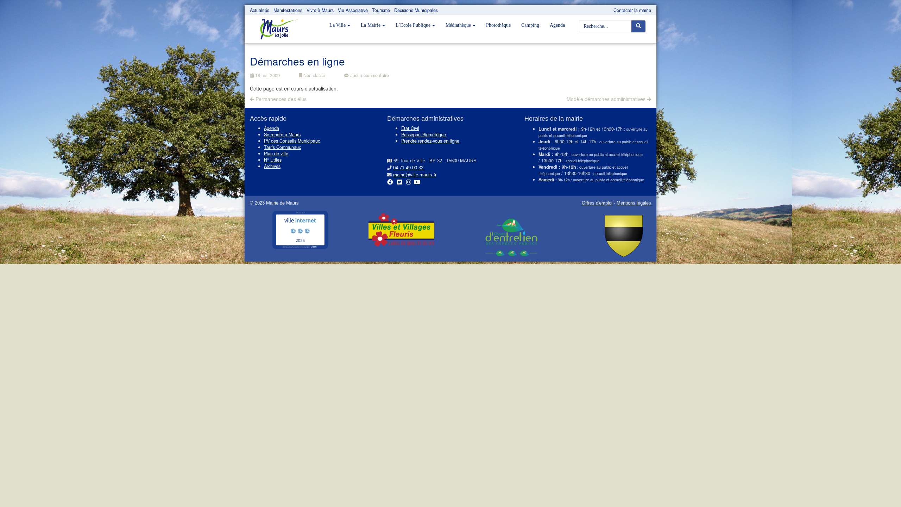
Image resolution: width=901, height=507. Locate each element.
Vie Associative (353, 10)
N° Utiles (273, 160)
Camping (530, 25)
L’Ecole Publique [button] (413, 25)
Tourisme (381, 10)
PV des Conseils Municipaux (292, 141)
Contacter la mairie (632, 10)
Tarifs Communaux (282, 147)
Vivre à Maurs (320, 10)
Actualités (259, 10)
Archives (272, 166)
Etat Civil (410, 128)
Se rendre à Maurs (282, 134)
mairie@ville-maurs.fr (414, 175)
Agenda (557, 25)
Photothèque (498, 25)
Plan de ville (276, 153)
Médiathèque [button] (458, 25)
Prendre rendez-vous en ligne (430, 141)
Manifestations (287, 10)
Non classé (313, 75)
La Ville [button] (337, 25)
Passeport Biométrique (423, 134)
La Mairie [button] (370, 25)
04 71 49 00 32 (408, 167)
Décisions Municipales (416, 10)
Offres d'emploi (597, 203)
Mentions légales (634, 203)
